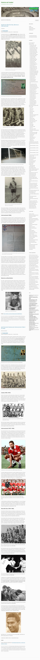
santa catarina (9, 319)
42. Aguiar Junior (32, 94)
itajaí (34, 312)
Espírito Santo (32, 115)
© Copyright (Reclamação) (33, 35)
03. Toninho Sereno (32, 47)
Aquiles (2, 318)
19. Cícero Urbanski (32, 66)
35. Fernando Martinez (33, 86)
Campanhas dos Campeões (33, 141)
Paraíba (31, 124)
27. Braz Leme (32, 75)
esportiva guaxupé (31, 310)
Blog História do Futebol (18, 646)
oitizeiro (37, 318)
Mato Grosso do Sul (32, 120)
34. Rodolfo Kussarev (33, 85)
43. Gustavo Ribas (32, 95)
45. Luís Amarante (32, 98)
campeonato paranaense (32, 307)
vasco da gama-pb (36, 329)
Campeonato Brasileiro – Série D (33, 152)
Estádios (30, 164)
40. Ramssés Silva (32, 92)
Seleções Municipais (32, 207)
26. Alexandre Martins (33, 74)
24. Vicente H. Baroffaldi (33, 72)
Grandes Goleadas (31, 174)
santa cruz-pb (31, 321)
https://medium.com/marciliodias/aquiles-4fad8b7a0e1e (13, 313)
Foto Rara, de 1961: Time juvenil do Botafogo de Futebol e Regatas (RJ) (34, 256)
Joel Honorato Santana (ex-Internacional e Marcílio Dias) (13, 327)
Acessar (30, 26)
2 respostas (2, 28)
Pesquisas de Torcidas (32, 204)
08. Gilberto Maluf (32, 53)
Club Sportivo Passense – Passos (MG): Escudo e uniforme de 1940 (34, 288)
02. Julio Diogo (32, 46)
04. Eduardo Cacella (32, 48)
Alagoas (31, 108)
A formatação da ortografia (33, 36)
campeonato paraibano (33, 304)
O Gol (30, 243)
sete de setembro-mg (33, 323)
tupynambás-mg (32, 327)
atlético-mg (31, 295)
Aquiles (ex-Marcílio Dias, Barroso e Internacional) (10, 25)
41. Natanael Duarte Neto (33, 93)
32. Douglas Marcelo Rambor (34, 81)
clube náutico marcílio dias (10, 318)
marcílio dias (5, 319)
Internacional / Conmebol (32, 185)
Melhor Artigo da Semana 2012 (33, 198)
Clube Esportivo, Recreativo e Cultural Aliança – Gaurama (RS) (33, 267)
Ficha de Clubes (31, 166)
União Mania (31, 249)
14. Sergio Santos (32, 60)
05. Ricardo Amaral (32, 49)
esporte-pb (31, 309)
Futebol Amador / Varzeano (33, 170)
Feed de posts (31, 27)
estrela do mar (37, 310)
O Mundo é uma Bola (32, 200)
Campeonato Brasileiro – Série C (33, 150)
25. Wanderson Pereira (33, 73)
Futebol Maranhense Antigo (33, 232)
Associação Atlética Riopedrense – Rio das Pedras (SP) (34, 270)
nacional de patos (32, 318)
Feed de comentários (32, 28)
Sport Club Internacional (15, 319)
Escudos (30, 163)
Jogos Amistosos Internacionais (33, 187)
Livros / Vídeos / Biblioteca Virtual (34, 193)
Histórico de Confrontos (32, 183)
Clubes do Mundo (31, 222)
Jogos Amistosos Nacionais (33, 190)
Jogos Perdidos (31, 238)
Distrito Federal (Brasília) (33, 114)
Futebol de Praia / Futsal (32, 172)
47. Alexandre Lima (32, 100)
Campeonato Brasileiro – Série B (33, 147)
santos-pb (32, 322)
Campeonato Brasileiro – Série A (33, 145)
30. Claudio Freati (32, 79)
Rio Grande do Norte (33, 132)
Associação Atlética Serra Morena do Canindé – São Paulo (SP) (34, 263)
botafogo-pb (33, 300)
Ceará (30, 113)
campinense (32, 308)
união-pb (31, 329)
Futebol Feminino (31, 173)
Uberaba (36, 327)
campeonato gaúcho (33, 301)
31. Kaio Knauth (32, 80)
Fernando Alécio (5, 30)
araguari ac (36, 295)
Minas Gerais (31, 121)
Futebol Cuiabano (31, 230)
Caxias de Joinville (9, 648)
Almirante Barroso (21, 317)
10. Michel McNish (32, 55)
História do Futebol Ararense (33, 236)
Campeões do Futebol (32, 220)
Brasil (23, 646)
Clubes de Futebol (31, 157)
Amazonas (31, 111)
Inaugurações (32, 165)
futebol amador (34, 311)
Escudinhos (30, 223)
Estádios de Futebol (32, 226)
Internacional (16, 318)
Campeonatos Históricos (32, 154)
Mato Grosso (31, 119)
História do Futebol (7, 2)
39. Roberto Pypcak (32, 91)
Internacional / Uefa (32, 186)
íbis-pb (30, 330)
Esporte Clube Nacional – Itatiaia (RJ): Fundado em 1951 (33, 282)
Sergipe (31, 139)
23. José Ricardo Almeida (33, 71)
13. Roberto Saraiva (32, 59)
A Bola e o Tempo (31, 213)
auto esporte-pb (33, 297)
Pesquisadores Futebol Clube (33, 244)
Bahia (30, 112)
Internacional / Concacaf (32, 184)
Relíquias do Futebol (32, 245)
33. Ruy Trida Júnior (32, 84)
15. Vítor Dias (31, 61)
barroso (5, 318)
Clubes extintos (32, 308)
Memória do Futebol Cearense (33, 239)
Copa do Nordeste (31, 158)
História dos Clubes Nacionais (33, 180)
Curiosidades (31, 161)
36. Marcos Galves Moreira (33, 87)
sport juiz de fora (32, 324)
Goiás (30, 117)
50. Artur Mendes (32, 104)
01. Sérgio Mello (32, 45)
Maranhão (31, 118)
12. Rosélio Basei (32, 58)
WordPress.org (31, 29)
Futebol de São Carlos (32, 231)
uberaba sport (31, 328)
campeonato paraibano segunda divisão (33, 306)
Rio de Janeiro (32, 128)
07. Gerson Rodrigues (33, 52)
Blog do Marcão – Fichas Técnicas (34, 219)
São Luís (30, 325)
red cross (36, 319)
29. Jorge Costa (32, 78)
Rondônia (31, 134)
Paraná (31, 125)
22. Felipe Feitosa (32, 69)
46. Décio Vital (32, 99)
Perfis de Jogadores (9, 647)
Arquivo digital (31, 42)
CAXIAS (5, 648)
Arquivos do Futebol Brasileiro (33, 218)
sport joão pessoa (32, 323)
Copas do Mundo (31, 160)
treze (30, 326)
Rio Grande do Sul (5, 317)
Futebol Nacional (31, 233)
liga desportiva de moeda (34, 314)
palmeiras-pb (32, 319)
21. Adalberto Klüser (32, 68)
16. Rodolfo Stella (32, 62)
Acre (30, 107)
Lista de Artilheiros (31, 192)
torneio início (35, 325)
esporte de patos (35, 309)
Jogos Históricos (31, 191)
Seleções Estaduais (31, 206)
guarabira (31, 312)
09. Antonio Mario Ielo (33, 54)
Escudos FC (30, 225)
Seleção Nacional (31, 205)
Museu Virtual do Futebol (32, 242)
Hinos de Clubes (31, 176)
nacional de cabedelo (33, 317)
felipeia (30, 311)
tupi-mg (33, 326)
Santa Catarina (11, 317)
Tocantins (31, 140)
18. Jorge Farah (32, 65)
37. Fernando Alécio (12, 316)
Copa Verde (30, 159)
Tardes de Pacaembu (32, 246)
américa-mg (31, 295)
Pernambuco (31, 126)
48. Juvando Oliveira (32, 101)
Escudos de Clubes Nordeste (33, 224)
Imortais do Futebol (32, 237)
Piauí (30, 127)
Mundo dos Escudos (32, 240)
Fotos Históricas (31, 167)
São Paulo (31, 138)
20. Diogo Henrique (32, 67)
